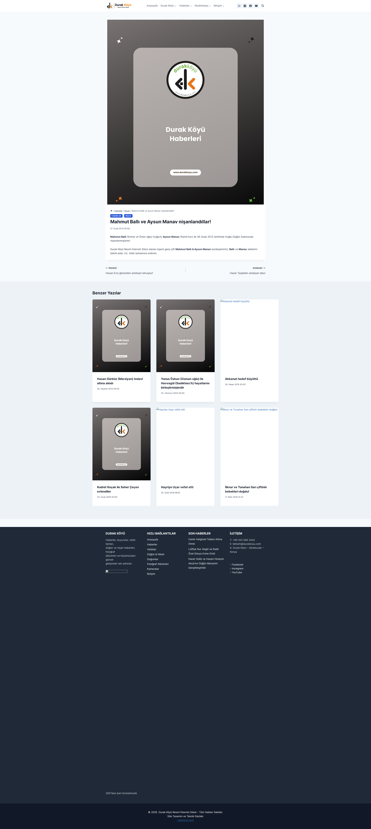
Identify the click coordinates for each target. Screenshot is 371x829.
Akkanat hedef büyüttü (241, 379)
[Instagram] (244, 5)
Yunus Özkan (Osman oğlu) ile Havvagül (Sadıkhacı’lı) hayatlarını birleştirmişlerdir (185, 383)
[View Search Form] (262, 5)
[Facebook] (250, 5)
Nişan (128, 216)
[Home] (111, 211)
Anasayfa (152, 5)
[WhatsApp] (239, 5)
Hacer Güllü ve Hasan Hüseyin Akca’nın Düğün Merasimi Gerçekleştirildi (206, 563)
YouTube (237, 572)
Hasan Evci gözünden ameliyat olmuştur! (129, 271)
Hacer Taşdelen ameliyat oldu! (247, 271)
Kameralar (153, 568)
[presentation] (121, 335)
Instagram (237, 568)
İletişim (151, 573)
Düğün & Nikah (155, 554)
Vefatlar (151, 549)
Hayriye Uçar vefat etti (177, 487)
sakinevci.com (185, 820)
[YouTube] (256, 5)
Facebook (237, 564)
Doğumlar (152, 559)
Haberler (116, 216)
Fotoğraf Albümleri (158, 564)
